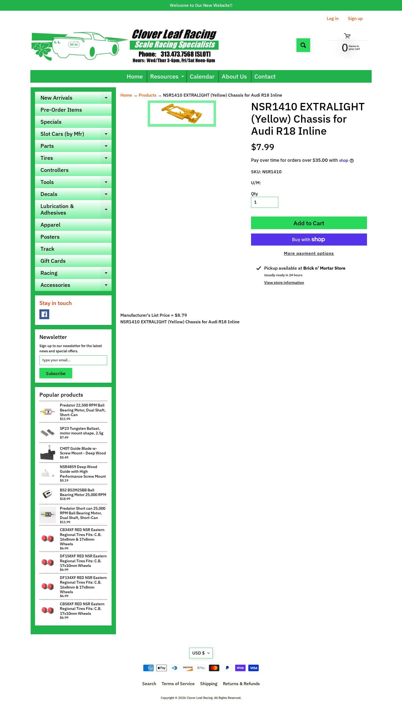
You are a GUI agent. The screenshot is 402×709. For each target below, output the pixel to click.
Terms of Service (178, 683)
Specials (51, 121)
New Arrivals (76, 99)
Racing (76, 274)
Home (135, 76)
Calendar (202, 76)
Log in (333, 18)
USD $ (198, 653)
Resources (167, 77)
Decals (76, 195)
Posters (50, 236)
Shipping (208, 683)
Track (47, 248)
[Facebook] (44, 314)
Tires (76, 159)
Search (149, 683)
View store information (284, 282)
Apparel (50, 224)
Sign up (355, 18)
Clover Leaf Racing (199, 698)
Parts (76, 147)
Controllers (54, 170)
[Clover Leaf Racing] (130, 45)
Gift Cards (53, 260)
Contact (265, 76)
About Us (234, 76)
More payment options (309, 253)
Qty (254, 193)
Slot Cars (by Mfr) (76, 135)
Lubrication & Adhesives (76, 209)
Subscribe (56, 373)
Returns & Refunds (241, 683)
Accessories (76, 286)
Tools (76, 183)
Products (147, 95)
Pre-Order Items (61, 109)
